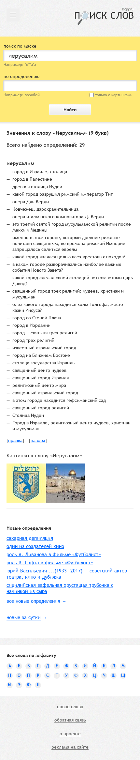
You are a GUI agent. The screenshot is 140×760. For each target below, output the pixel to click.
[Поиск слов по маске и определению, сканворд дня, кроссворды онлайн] (104, 16)
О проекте (70, 734)
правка (15, 440)
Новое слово (70, 707)
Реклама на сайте (70, 747)
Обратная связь (70, 720)
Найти (70, 109)
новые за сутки (24, 617)
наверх (38, 440)
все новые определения (33, 601)
